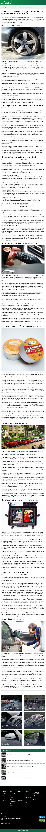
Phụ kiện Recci (13, 793)
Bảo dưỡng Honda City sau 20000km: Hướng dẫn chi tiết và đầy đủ (33, 709)
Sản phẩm (5, 795)
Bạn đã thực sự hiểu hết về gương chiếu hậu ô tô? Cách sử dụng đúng (11, 744)
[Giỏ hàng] (37, 2)
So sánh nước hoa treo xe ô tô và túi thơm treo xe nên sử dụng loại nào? (11, 726)
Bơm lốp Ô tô (13, 801)
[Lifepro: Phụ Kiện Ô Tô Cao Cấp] (8, 2)
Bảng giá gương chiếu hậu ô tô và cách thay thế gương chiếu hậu (33, 744)
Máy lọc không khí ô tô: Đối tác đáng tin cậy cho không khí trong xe (11, 709)
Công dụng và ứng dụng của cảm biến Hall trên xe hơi (34, 726)
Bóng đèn (12, 799)
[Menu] (43, 2)
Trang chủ (3, 7)
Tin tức (7, 7)
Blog (3, 798)
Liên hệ (4, 800)
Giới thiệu (4, 793)
